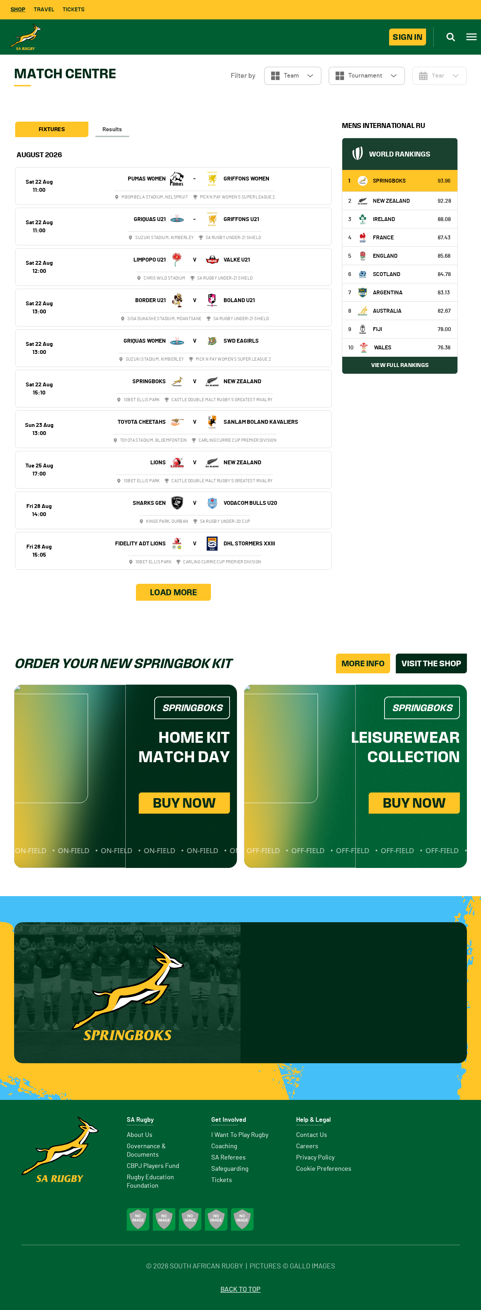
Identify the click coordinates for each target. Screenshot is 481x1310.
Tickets (74, 9)
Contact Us (311, 1135)
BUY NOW (184, 802)
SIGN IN (408, 37)
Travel (44, 9)
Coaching (224, 1146)
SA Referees (228, 1158)
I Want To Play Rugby (239, 1135)
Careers (307, 1146)
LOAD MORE (173, 592)
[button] (293, 75)
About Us (139, 1135)
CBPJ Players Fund (153, 1166)
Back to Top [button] (240, 1289)
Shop (18, 9)
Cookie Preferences (323, 1169)
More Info (363, 663)
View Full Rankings (400, 365)
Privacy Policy (315, 1158)
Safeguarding (230, 1169)
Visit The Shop (431, 663)
